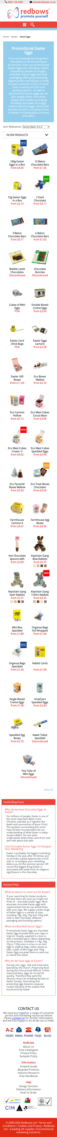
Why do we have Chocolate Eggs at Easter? (25, 811)
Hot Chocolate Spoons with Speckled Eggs (17, 557)
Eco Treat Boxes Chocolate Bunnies (40, 485)
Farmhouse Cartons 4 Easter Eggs (17, 521)
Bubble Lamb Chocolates (17, 270)
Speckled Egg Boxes (17, 736)
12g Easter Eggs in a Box (17, 199)
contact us (18, 1018)
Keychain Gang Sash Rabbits (17, 593)
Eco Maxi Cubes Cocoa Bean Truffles (40, 414)
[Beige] (38, 565)
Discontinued (17, 275)
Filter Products (17, 135)
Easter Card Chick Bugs (17, 342)
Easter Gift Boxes (17, 378)
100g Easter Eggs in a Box (17, 163)
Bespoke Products (28, 1069)
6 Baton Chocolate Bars (40, 234)
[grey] (45, 565)
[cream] (34, 565)
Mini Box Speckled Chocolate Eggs (17, 629)
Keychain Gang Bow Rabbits (40, 557)
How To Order (28, 1092)
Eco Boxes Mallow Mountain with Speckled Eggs (40, 378)
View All (48, 789)
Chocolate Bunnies (40, 270)
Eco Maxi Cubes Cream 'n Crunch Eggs (17, 450)
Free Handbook (28, 1076)
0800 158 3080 (15, 2)
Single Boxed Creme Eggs (17, 700)
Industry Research (28, 1073)
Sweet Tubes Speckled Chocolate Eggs (40, 736)
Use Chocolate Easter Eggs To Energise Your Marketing (28, 848)
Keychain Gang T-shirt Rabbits (40, 593)
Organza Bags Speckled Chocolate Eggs (17, 665)
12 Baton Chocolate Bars (40, 163)
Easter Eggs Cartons (40, 342)
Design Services (28, 1086)
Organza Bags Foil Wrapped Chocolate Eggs (40, 629)
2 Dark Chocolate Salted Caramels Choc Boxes (40, 199)
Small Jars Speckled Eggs (40, 700)
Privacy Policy (28, 1053)
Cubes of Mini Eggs (17, 306)
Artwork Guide (28, 1066)
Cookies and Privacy (29, 1126)
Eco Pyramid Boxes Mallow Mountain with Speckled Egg (17, 485)
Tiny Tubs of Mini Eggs (28, 772)
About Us (28, 1046)
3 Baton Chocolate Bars (17, 234)
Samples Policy (28, 1056)
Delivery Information (28, 1089)
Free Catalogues (28, 1050)
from (17, 167)
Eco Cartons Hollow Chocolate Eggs (17, 414)
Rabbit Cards (40, 663)
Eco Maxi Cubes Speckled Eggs (40, 450)
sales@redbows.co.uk (43, 2)
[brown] (41, 565)
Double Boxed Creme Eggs (40, 306)
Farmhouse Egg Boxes (40, 521)
